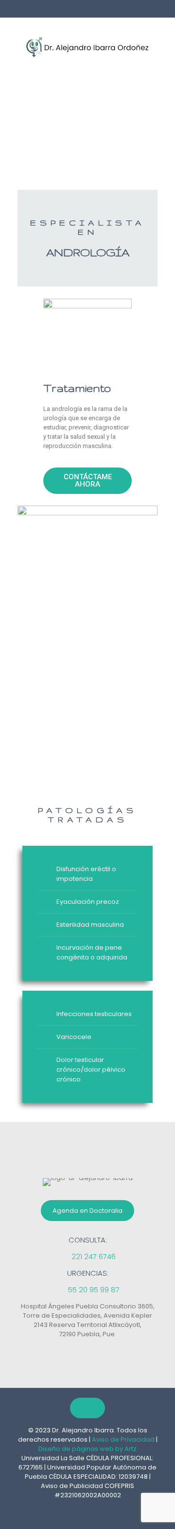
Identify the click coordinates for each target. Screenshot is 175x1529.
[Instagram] (99, 1506)
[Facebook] (76, 1506)
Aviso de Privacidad (123, 1439)
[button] (87, 481)
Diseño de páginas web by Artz (87, 1448)
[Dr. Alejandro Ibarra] (87, 46)
